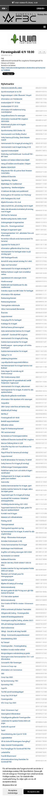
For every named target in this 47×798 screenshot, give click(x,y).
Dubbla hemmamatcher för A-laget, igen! (16, 486)
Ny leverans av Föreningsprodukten (14, 436)
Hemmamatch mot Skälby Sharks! (14, 134)
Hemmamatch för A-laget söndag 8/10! (16, 269)
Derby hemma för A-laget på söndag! (15, 463)
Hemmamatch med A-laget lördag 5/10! (16, 147)
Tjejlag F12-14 (6, 355)
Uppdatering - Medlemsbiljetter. (13, 188)
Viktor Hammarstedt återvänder (13, 309)
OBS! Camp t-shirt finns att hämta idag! (15, 407)
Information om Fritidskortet (11, 99)
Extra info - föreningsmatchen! (12, 226)
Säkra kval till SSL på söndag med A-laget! (17, 206)
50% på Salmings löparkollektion (13, 624)
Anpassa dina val (10, 785)
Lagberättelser (6, 738)
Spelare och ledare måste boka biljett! (15, 160)
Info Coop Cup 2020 (8, 703)
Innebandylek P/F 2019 (9, 106)
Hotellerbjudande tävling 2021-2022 (14, 504)
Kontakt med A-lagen (9, 513)
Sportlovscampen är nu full (11, 92)
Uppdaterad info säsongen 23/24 (13, 278)
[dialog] (23, 780)
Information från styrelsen (10, 294)
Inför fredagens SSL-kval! (10, 198)
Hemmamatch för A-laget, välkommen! (15, 386)
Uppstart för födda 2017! (10, 245)
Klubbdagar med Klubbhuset (12, 548)
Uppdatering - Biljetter (9, 180)
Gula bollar (5, 482)
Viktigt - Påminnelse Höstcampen (13, 537)
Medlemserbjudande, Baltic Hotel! (14, 219)
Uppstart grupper (7, 580)
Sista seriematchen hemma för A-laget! (15, 331)
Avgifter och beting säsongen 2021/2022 (16, 552)
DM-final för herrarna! (9, 215)
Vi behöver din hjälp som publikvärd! (14, 191)
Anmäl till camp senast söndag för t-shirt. (16, 261)
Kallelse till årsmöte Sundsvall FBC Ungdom (17, 440)
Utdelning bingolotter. (9, 359)
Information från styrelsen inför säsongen (16, 399)
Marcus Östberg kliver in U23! (12, 443)
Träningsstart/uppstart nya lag (12, 528)
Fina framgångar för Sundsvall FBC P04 (15, 749)
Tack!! (3, 730)
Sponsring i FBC (7, 685)
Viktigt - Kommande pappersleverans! (15, 635)
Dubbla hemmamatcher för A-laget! (14, 342)
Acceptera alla (33, 792)
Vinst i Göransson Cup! (9, 710)
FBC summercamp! (8, 432)
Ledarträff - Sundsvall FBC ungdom (14, 335)
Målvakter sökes (7, 425)
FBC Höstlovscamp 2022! (10, 377)
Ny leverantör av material (10, 556)
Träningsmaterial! (7, 524)
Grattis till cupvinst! (8, 727)
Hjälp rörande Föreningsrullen (12, 745)
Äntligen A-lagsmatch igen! (11, 230)
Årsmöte (4, 313)
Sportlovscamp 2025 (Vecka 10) (13, 130)
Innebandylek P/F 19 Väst (10, 103)
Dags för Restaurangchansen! (12, 429)
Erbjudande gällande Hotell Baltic (13, 396)
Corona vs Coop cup (8, 666)
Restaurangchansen (8, 298)
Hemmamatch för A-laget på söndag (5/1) (17, 143)
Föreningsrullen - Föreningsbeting (13, 646)
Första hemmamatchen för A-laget (14, 545)
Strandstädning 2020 (9, 639)
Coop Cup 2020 (7, 677)
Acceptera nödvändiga (12, 791)
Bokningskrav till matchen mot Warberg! (16, 195)
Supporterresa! (6, 316)
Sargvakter (5, 403)
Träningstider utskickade (10, 305)
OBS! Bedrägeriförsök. (9, 258)
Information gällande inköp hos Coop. (15, 248)
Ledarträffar (5, 752)
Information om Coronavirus (11, 670)
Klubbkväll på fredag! (9, 410)
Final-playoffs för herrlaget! (11, 320)
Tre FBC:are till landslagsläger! (12, 692)
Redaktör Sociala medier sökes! (13, 650)
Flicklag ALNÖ (6, 521)
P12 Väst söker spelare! (10, 596)
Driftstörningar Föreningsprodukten (14, 467)
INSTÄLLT (4, 414)
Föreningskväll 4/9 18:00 (17, 52)
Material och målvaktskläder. (11, 517)
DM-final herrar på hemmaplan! (12, 327)
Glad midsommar (7, 628)
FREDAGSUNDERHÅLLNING (11, 88)
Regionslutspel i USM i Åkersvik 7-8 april (16, 95)
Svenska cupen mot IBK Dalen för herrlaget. (17, 291)
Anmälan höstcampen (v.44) (11, 541)
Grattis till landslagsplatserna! (12, 617)
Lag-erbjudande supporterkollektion (14, 362)
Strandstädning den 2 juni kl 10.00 (13, 734)
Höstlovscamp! (7, 281)
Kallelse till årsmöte (8, 177)
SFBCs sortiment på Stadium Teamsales (16, 609)
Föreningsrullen (7, 699)
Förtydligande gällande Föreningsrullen (15, 717)
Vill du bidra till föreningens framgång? (15, 741)
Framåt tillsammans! (8, 756)
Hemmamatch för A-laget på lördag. (14, 338)
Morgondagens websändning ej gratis (15, 653)
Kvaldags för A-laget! (9, 324)
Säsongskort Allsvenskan (10, 714)
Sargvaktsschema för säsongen (13, 116)
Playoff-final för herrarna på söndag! (14, 452)
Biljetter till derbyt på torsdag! (12, 584)
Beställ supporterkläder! (10, 421)
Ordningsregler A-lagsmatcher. (12, 222)
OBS (2, 674)
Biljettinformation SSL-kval (11, 202)
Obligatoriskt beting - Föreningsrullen (15, 613)
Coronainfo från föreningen (11, 663)
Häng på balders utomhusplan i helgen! (16, 164)
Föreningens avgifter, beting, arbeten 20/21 (17, 620)
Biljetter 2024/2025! (8, 167)
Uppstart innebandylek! (10, 151)
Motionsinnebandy (8, 587)
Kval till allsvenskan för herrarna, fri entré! (16, 460)
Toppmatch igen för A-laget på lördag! (15, 495)
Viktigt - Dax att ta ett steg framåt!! (14, 631)
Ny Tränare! (5, 642)
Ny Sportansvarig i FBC (9, 681)
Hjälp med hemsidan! (9, 265)
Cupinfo (4, 688)
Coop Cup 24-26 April (9, 695)
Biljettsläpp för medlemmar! (11, 184)
